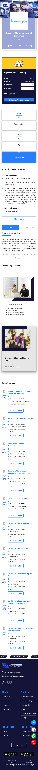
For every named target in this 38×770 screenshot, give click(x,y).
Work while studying (29, 713)
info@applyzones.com (16, 676)
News (5, 731)
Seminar (6, 735)
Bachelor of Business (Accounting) (21, 418)
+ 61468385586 (15, 673)
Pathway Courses (28, 227)
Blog (24, 718)
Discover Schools (28, 697)
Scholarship (26, 705)
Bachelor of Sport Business (18, 498)
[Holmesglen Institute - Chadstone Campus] (19, 21)
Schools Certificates (29, 735)
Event (5, 705)
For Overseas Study (19, 656)
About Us (6, 697)
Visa (23, 709)
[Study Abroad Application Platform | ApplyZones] (5, 5)
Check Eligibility (16, 411)
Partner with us (27, 731)
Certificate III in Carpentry (18, 549)
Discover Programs (29, 701)
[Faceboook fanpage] (4, 682)
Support (6, 709)
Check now (19, 219)
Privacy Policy (6, 760)
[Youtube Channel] (9, 682)
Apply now (19, 745)
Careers (6, 701)
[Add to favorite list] (4, 391)
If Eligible (10, 227)
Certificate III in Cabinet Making (20, 523)
